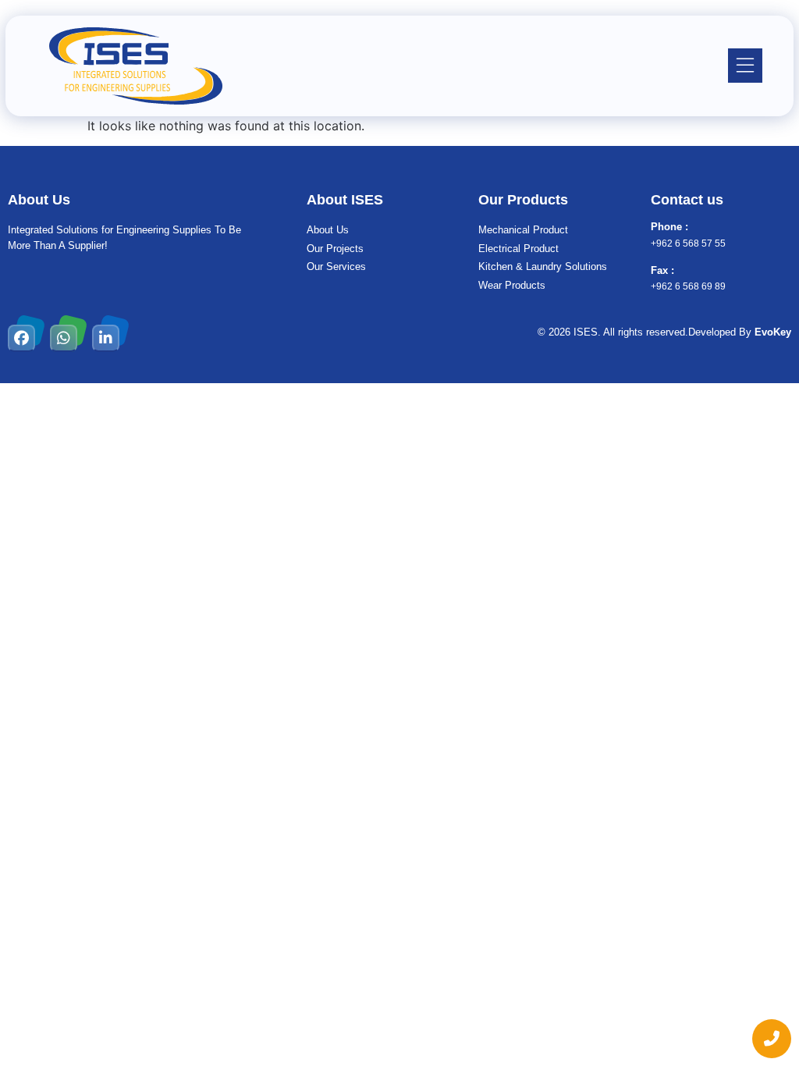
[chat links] (771, 1038)
